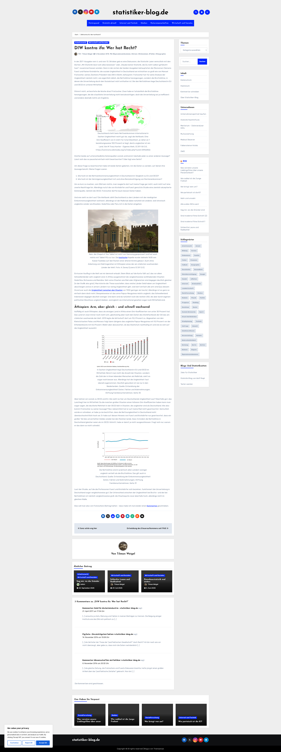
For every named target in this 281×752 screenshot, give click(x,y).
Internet (185, 283)
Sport (201, 312)
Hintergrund (94, 23)
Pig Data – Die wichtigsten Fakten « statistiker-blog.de (107, 634)
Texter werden (187, 384)
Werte (194, 345)
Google (202, 274)
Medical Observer (188, 140)
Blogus (147, 749)
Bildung (184, 250)
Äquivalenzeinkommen (190, 354)
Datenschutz (186, 80)
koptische (123, 257)
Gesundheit (198, 269)
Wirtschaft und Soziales (182, 23)
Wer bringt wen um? (189, 187)
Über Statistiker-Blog (189, 97)
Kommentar (152, 506)
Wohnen (184, 349)
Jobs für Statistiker (189, 372)
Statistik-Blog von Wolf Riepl (193, 378)
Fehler (184, 260)
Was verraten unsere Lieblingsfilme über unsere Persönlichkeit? (192, 170)
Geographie (195, 265)
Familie (196, 255)
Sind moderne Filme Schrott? (193, 222)
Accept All (43, 743)
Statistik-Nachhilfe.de (190, 120)
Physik (193, 298)
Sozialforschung (84, 715)
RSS (185, 161)
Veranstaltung (187, 335)
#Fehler (152, 54)
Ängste (194, 349)
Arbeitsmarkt (80, 43)
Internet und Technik (128, 23)
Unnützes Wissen (188, 331)
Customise (14, 743)
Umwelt (195, 326)
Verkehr (199, 335)
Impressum (185, 86)
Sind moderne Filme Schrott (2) (194, 216)
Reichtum (185, 307)
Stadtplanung (187, 321)
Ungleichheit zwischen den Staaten (107, 290)
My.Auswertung (187, 134)
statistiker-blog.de (140, 12)
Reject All (28, 743)
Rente (195, 307)
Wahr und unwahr (188, 198)
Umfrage (185, 326)
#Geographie (161, 54)
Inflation (194, 279)
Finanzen (193, 260)
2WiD (183, 151)
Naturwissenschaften (159, 23)
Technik (198, 321)
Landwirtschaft (188, 288)
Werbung (185, 345)
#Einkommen (143, 54)
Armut (198, 246)
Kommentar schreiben (190, 92)
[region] (28, 736)
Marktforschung (188, 293)
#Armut (134, 54)
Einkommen (186, 255)
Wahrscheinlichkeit (189, 340)
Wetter (202, 345)
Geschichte (186, 269)
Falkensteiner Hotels (189, 145)
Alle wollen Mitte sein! (190, 204)
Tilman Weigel (87, 54)
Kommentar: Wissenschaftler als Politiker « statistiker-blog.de (111, 660)
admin (82, 584)
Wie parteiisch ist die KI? (191, 192)
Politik (202, 298)
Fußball (184, 265)
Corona (193, 250)
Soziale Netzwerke (188, 312)
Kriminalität (196, 283)
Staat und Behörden (189, 316)
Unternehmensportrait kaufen (193, 114)
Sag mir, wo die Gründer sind (193, 210)
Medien (144, 23)
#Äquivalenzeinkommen (121, 54)
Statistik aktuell (109, 23)
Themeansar (159, 749)
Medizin (184, 298)
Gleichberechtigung (189, 274)
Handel (184, 279)
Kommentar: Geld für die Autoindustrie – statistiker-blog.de (110, 608)
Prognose (185, 302)
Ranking (195, 302)
